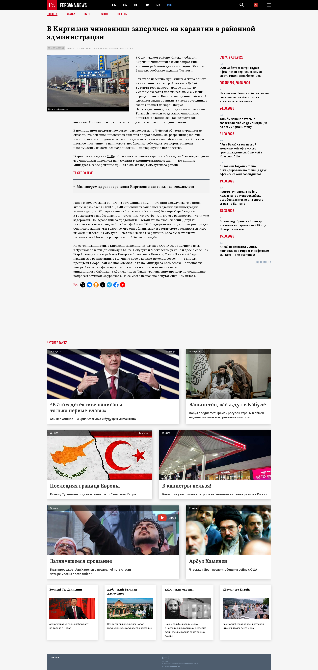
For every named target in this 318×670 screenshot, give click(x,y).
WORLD (170, 5)
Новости (52, 14)
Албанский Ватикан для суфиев (122, 591)
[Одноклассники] (96, 284)
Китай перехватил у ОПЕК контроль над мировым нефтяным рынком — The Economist (244, 251)
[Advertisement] (159, 316)
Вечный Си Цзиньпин (65, 589)
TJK (136, 5)
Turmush (185, 70)
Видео (88, 14)
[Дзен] (102, 284)
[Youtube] (122, 284)
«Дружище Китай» (236, 589)
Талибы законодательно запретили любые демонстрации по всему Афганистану (243, 123)
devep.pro (176, 666)
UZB (158, 5)
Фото (104, 14)
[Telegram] (109, 284)
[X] (82, 284)
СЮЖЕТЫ (122, 14)
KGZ (125, 5)
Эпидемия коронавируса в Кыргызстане (113, 48)
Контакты (55, 657)
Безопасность (84, 48)
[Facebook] (116, 284)
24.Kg (111, 156)
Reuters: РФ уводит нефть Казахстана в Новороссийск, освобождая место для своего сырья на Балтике (241, 198)
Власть (70, 48)
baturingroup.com (184, 663)
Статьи (71, 14)
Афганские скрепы (179, 589)
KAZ (114, 5)
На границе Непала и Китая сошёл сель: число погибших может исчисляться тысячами (244, 97)
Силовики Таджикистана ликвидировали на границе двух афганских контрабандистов (243, 170)
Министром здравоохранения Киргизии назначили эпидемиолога (135, 186)
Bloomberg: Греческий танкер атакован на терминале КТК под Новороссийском (243, 225)
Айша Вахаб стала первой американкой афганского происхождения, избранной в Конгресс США (241, 150)
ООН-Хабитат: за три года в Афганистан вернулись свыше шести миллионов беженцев (241, 72)
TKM (146, 5)
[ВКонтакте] (89, 284)
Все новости (263, 262)
